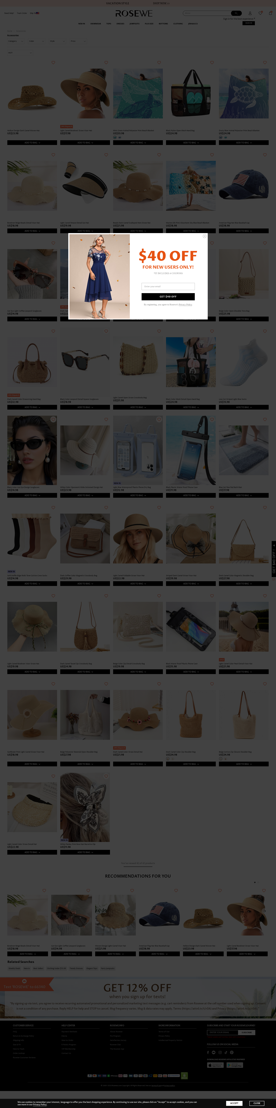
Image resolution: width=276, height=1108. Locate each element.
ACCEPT (234, 1103)
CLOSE (257, 1103)
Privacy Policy (40, 1104)
